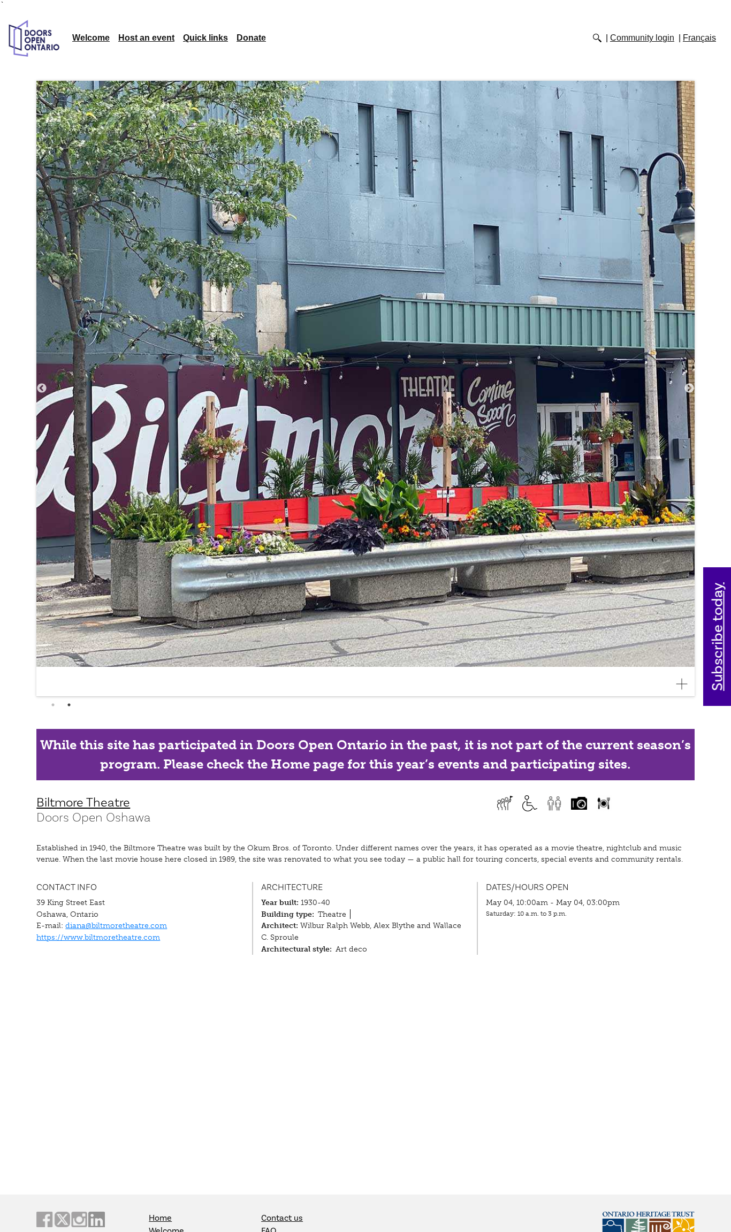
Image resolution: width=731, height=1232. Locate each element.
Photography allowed (579, 803)
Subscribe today (718, 636)
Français (699, 37)
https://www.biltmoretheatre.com (98, 937)
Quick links (205, 37)
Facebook (44, 1219)
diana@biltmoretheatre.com (116, 925)
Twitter (62, 1219)
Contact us (282, 1218)
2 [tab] (69, 704)
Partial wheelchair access (530, 803)
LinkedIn (96, 1219)
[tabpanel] (365, 389)
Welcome (91, 37)
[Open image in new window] (686, 684)
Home (160, 1218)
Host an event (146, 37)
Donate (251, 37)
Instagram (79, 1219)
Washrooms (554, 803)
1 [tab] (53, 704)
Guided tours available (505, 803)
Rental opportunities (604, 803)
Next (689, 388)
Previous (41, 388)
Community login (642, 37)
